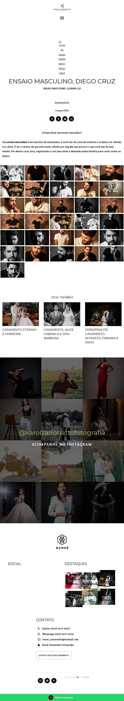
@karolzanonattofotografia (62, 432)
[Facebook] (54, 680)
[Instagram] (40, 680)
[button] (62, 135)
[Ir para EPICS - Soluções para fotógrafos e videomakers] (76, 677)
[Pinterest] (47, 680)
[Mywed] (62, 541)
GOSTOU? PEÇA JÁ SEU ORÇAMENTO (54, 655)
